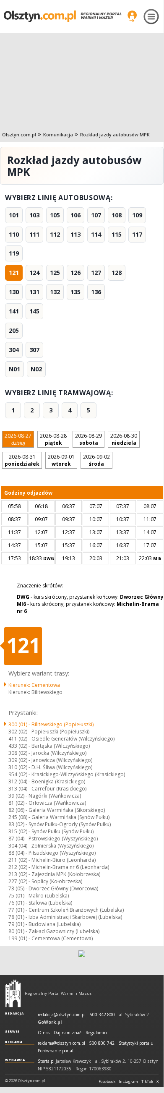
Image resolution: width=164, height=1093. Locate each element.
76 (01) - (40, 902)
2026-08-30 (123, 439)
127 (96, 273)
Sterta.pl (46, 1061)
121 (14, 273)
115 (117, 234)
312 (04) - (46, 781)
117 (137, 234)
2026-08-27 (18, 439)
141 (14, 311)
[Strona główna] (63, 16)
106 (75, 215)
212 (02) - (58, 867)
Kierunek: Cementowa (34, 685)
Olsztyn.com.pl (19, 134)
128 (117, 273)
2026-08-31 (22, 460)
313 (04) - (47, 788)
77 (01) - (66, 909)
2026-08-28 (53, 439)
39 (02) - (44, 795)
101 (14, 215)
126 (75, 273)
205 (14, 330)
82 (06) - (56, 810)
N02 (36, 369)
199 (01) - (50, 938)
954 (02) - (66, 774)
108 (117, 215)
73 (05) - (53, 888)
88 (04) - (52, 852)
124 (34, 273)
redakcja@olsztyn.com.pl (62, 1014)
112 (55, 234)
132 (55, 292)
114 (96, 234)
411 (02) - (61, 738)
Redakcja (14, 1013)
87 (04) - (53, 838)
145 (34, 311)
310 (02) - (50, 767)
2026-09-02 (96, 460)
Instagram (128, 1081)
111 (34, 234)
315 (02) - (51, 831)
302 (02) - (48, 731)
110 (14, 234)
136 (96, 292)
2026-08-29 (88, 439)
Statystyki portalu (136, 1043)
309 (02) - (50, 760)
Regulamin (96, 1033)
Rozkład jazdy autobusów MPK (115, 134)
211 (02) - (52, 859)
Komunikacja (58, 134)
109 (137, 215)
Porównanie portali (56, 1051)
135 (75, 292)
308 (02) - (47, 752)
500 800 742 (102, 1043)
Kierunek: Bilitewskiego (35, 692)
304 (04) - (51, 845)
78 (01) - (65, 917)
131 (34, 292)
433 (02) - (49, 745)
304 (14, 350)
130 (14, 292)
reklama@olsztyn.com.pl (61, 1043)
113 (75, 234)
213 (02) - (54, 874)
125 (55, 273)
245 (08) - (58, 817)
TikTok (147, 1081)
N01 (14, 369)
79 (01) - (44, 924)
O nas (43, 1033)
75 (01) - (38, 895)
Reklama (14, 1042)
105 (55, 215)
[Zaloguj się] (132, 16)
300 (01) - (51, 724)
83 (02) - (59, 824)
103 (34, 215)
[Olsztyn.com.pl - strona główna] (13, 993)
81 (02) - (47, 802)
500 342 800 (102, 1014)
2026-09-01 (61, 460)
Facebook (107, 1081)
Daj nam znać (67, 1033)
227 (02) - (45, 881)
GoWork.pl (50, 1022)
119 (14, 253)
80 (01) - (53, 931)
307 (34, 350)
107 (96, 215)
